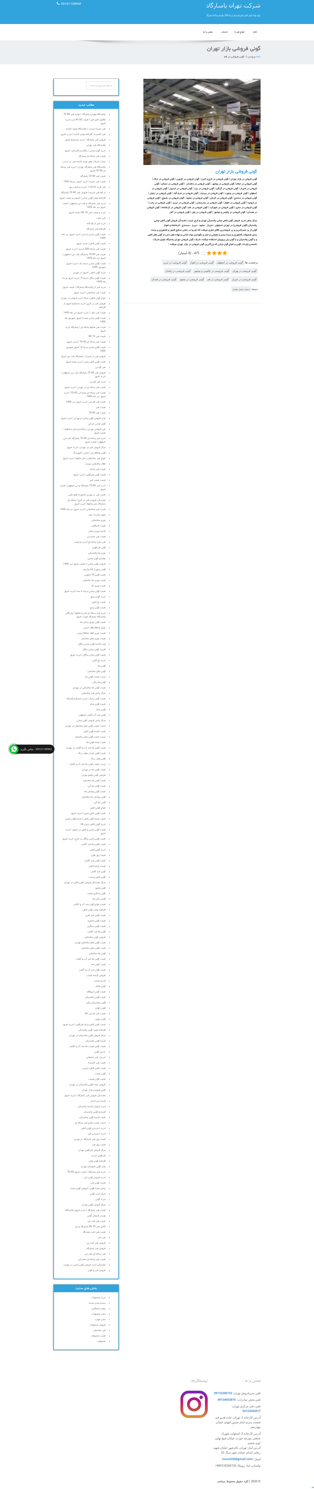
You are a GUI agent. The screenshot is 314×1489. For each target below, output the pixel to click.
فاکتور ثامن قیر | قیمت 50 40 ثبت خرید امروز (85, 121)
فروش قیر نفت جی (96, 1243)
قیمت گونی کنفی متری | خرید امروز (88, 813)
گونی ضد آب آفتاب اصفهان (92, 715)
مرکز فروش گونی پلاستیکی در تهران (87, 1035)
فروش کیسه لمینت (96, 975)
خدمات (224, 32)
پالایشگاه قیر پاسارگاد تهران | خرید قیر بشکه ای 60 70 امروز (83, 169)
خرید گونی (100, 1199)
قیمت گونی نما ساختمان (94, 780)
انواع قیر (240, 32)
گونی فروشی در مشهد (192, 279)
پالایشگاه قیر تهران (96, 145)
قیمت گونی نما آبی (97, 786)
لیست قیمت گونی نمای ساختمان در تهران (85, 726)
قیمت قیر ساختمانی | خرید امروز (90, 292)
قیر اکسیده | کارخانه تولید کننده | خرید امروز (83, 134)
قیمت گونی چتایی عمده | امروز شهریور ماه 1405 (85, 320)
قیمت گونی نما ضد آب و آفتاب (91, 959)
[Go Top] (312, 1487)
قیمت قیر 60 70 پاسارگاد (93, 176)
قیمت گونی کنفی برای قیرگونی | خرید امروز (84, 1024)
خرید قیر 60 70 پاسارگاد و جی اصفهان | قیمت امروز (83, 487)
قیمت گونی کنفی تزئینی (94, 1068)
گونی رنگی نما (99, 899)
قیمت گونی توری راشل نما (93, 622)
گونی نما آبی (100, 802)
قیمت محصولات (98, 1335)
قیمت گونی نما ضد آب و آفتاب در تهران (86, 747)
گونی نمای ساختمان (97, 671)
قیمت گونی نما (99, 964)
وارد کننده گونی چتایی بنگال (92, 644)
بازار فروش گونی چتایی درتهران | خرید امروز (83, 418)
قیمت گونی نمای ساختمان (93, 948)
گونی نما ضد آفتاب (96, 931)
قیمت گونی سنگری (96, 926)
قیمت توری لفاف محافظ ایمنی (91, 633)
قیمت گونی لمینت (97, 1079)
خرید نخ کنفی (99, 660)
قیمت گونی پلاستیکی (95, 997)
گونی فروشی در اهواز (202, 262)
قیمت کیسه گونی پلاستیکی (92, 1117)
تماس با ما (208, 32)
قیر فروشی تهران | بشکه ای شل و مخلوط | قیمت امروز (85, 431)
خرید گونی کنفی (98, 849)
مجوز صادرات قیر (97, 514)
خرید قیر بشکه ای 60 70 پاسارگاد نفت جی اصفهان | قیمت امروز (84, 440)
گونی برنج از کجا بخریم (94, 569)
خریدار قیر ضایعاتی (96, 1057)
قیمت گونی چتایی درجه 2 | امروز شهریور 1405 (86, 349)
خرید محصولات (98, 1297)
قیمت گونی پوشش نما (95, 791)
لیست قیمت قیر (97, 480)
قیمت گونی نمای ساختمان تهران (90, 942)
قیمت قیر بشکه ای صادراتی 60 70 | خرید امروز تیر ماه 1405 (85, 394)
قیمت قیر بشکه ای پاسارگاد (92, 156)
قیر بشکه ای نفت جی (95, 1254)
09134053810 (227, 1400)
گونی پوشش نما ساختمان (94, 797)
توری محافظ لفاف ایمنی (95, 627)
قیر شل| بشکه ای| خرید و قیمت (90, 542)
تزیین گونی (100, 1051)
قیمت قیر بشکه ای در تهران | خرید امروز (85, 387)
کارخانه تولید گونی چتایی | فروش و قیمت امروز (82, 198)
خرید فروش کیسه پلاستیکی (92, 1106)
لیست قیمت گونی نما (95, 676)
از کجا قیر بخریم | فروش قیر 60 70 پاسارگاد (83, 192)
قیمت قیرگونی (98, 525)
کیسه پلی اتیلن (98, 1101)
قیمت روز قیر (99, 1144)
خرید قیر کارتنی (98, 381)
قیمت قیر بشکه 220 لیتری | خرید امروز (86, 249)
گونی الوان (100, 1008)
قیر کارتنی (100, 367)
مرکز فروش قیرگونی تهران (92, 1150)
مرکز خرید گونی (98, 1193)
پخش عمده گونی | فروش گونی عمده (88, 1188)
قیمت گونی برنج (98, 607)
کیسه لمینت (100, 980)
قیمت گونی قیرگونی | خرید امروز (89, 474)
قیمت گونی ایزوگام (96, 991)
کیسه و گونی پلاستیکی (95, 1112)
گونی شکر (101, 709)
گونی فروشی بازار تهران (236, 171)
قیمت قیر (101, 407)
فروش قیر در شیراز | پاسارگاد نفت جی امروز (83, 356)
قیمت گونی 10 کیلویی (95, 574)
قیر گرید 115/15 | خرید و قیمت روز (87, 187)
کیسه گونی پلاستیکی (96, 1041)
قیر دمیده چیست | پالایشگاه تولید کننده (86, 128)
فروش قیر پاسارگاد (96, 1248)
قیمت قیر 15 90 (97, 336)
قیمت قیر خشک (98, 469)
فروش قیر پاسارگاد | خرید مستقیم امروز (85, 139)
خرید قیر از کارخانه (96, 223)
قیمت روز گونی (98, 855)
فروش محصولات (98, 1325)
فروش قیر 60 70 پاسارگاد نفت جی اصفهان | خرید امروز (83, 374)
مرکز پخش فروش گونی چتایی (91, 720)
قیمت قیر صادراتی (96, 536)
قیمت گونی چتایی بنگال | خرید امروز (88, 655)
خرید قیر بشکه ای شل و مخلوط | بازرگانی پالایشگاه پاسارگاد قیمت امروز (86, 615)
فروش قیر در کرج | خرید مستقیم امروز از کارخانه (84, 305)
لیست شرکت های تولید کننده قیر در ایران (84, 161)
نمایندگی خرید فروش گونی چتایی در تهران (84, 1264)
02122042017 (252, 1411)
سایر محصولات (99, 1314)
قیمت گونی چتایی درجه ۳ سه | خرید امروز (85, 591)
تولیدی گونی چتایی (97, 558)
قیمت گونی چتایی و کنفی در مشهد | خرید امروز (85, 831)
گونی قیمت (100, 1073)
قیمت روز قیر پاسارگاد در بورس (90, 1139)
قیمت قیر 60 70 (97, 412)
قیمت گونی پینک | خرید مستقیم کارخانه (86, 698)
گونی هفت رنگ (98, 758)
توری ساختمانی (99, 520)
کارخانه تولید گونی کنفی (94, 909)
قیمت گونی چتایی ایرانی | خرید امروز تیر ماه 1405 (84, 236)
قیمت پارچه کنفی (97, 866)
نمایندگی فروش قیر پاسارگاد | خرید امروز (85, 1095)
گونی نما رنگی (99, 682)
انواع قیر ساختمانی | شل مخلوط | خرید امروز (84, 458)
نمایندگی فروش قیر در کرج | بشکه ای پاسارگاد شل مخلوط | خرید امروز (87, 502)
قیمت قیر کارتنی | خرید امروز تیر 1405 (86, 402)
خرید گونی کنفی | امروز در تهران (89, 272)
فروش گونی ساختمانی (95, 937)
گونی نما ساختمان (97, 953)
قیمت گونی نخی (98, 1183)
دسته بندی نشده (241, 289)
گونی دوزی (100, 1019)
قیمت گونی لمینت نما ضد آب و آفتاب (87, 1046)
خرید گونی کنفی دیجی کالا (93, 824)
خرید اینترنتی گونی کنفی (93, 1128)
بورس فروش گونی (96, 1215)
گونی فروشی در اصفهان (230, 262)
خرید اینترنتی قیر (97, 1133)
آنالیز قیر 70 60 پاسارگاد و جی (90, 1226)
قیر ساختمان (99, 1330)
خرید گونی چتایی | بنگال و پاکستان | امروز (85, 150)
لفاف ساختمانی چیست (95, 463)
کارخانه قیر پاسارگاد (96, 229)
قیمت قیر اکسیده (97, 1062)
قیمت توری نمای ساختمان (93, 638)
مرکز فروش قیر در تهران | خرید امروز (86, 447)
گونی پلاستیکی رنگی (96, 1002)
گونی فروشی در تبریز (175, 262)
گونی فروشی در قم (218, 279)
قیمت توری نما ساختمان (94, 580)
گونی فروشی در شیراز (244, 279)
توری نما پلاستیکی (97, 553)
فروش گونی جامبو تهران (94, 775)
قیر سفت (101, 218)
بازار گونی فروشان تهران (93, 1166)
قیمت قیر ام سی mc (95, 1013)
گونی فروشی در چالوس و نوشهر (211, 271)
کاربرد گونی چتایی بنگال (94, 649)
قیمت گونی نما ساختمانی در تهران (89, 687)
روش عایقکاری (99, 1308)
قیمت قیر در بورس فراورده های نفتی (87, 494)
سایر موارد (100, 1319)
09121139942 (71, 4)
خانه (255, 32)
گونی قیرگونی (99, 547)
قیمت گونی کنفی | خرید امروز (91, 243)
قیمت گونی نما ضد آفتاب (93, 844)
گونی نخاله (101, 986)
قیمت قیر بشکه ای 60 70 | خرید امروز (86, 341)
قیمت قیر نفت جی (97, 1221)
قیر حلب (101, 1237)
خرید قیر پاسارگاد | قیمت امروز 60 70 (86, 1172)
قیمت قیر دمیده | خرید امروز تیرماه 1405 (84, 181)
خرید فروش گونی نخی (95, 1177)
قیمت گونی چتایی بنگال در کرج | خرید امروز (84, 838)
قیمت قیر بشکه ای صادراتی (92, 1259)
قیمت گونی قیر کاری (96, 915)
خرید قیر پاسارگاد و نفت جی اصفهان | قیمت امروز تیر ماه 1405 (84, 205)
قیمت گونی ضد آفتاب (95, 860)
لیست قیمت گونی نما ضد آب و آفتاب (87, 764)
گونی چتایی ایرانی (97, 423)
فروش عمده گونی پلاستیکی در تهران (87, 1084)
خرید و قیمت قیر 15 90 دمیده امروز (87, 212)
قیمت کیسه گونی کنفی (94, 731)
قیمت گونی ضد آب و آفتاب (92, 970)
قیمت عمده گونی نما (96, 742)
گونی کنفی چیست (97, 877)
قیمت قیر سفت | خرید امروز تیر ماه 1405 (84, 312)
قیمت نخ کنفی (99, 602)
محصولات (101, 1341)
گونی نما (102, 665)
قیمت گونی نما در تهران (94, 769)
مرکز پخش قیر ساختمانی (94, 693)
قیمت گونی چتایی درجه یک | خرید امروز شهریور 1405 (86, 265)
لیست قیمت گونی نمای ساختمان (90, 736)
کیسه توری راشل (97, 531)
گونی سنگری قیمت (96, 893)
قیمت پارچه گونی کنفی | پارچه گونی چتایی (85, 818)
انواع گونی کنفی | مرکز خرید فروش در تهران (83, 298)
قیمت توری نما (99, 585)
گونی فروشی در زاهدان (178, 271)
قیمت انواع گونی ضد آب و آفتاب (89, 904)
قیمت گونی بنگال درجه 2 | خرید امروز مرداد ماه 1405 (84, 280)
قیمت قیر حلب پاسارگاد (94, 1232)
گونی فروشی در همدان (164, 279)
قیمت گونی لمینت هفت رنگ (92, 753)
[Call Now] (14, 749)
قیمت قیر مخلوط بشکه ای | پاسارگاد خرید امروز (85, 329)
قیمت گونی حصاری (97, 920)
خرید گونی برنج (98, 596)
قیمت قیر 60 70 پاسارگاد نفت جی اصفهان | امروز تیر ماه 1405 (84, 256)
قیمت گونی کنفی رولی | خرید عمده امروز (86, 361)
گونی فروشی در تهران (244, 271)
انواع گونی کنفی (98, 807)
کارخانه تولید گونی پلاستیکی (92, 1030)
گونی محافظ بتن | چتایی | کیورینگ (89, 452)
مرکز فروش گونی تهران (94, 1204)
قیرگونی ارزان (98, 1155)
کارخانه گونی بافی (97, 1161)
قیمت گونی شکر (98, 704)
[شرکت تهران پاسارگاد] (210, 11)
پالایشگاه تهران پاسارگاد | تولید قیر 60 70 (84, 114)
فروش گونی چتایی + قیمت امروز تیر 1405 (84, 564)
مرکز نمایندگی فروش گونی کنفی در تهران (85, 882)
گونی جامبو (100, 888)
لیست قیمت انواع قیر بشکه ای (90, 1122)
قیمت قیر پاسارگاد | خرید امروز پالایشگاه (85, 1210)
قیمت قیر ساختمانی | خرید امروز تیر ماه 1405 (83, 509)
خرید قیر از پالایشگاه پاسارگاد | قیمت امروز (84, 287)
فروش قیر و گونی (97, 1270)
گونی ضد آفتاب (98, 871)
